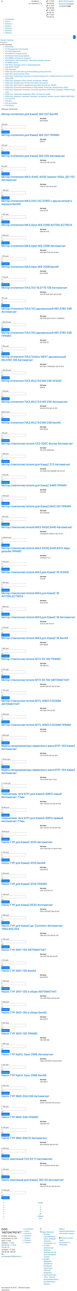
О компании (28, 1229)
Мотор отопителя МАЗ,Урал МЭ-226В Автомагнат (33, 245)
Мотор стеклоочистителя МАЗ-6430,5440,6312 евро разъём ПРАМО (35, 550)
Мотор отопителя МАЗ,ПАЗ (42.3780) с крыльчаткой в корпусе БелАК (36, 202)
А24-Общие (9, 105)
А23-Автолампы (11, 103)
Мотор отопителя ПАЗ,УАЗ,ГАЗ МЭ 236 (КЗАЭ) (31, 380)
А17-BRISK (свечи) (11, 63)
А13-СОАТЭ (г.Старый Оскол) (16, 53)
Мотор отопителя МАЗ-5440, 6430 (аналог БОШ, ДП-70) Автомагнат (38, 178)
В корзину (5, 132)
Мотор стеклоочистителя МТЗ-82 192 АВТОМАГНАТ (35, 680)
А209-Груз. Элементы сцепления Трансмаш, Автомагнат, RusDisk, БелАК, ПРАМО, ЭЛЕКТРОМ (39, 96)
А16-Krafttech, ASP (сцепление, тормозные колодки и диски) (27, 60)
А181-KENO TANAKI (12, 67)
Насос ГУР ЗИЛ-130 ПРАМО (19, 1033)
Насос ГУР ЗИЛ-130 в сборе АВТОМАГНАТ (29, 991)
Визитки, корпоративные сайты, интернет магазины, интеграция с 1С (50, 1238)
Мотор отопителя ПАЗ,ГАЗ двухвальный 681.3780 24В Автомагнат (36, 310)
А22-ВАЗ (8, 101)
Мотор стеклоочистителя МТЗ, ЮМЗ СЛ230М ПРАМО (36, 724)
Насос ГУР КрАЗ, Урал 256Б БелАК (24, 1075)
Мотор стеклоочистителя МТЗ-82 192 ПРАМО (31, 659)
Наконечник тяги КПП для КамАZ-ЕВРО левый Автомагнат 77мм (31, 795)
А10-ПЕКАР (9, 47)
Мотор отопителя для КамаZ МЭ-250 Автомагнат (33, 155)
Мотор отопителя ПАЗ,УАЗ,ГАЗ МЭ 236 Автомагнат (34, 401)
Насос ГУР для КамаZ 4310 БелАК (23, 863)
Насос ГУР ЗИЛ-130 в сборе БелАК (24, 1012)
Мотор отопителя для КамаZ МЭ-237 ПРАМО (30, 135)
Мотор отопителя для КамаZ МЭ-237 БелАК (29, 114)
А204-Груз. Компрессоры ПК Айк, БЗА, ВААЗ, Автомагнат (26, 83)
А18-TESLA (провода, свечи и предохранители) (22, 65)
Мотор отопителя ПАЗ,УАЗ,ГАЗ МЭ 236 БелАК (31, 422)
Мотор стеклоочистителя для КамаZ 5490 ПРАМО (34, 485)
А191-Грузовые (10, 69)
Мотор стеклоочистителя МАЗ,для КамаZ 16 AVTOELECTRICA (30, 595)
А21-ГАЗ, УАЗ (10, 99)
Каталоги (27, 1236)
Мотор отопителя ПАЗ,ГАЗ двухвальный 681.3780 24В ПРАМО (36, 334)
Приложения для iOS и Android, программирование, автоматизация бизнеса (51, 1279)
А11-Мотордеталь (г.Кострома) (16, 49)
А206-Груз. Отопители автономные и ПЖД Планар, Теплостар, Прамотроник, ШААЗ (36, 87)
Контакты (27, 1233)
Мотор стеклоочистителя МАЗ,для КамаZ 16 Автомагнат (38, 617)
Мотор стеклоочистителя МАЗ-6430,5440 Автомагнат (36, 527)
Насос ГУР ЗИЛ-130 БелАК (18, 970)
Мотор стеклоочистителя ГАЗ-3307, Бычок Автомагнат (37, 443)
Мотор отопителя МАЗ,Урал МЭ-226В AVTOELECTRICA (36, 225)
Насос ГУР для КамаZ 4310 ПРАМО (24, 884)
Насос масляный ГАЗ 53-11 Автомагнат (26, 1159)
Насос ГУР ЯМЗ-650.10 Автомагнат (24, 1138)
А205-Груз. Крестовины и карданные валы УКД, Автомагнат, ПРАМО (30, 85)
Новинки (27, 1240)
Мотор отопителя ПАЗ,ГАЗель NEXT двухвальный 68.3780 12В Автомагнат (33, 358)
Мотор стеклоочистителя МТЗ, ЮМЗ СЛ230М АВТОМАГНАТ (31, 702)
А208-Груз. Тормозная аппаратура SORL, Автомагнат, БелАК (27, 94)
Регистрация (69, 1)
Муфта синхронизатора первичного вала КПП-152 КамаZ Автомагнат (38, 747)
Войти (61, 1)
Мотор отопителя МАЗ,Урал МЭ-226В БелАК (30, 266)
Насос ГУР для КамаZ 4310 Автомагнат (26, 842)
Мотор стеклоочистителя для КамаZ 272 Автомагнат (35, 464)
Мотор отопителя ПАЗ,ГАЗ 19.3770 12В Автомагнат (34, 287)
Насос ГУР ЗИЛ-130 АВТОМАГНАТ (23, 949)
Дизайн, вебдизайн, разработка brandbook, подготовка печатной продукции (48, 1266)
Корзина (62, 4)
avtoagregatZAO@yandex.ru (11, 1256)
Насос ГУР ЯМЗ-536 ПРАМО (19, 1117)
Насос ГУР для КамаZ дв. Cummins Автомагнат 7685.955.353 (32, 927)
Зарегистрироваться (67, 1231)
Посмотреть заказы (66, 1233)
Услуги (26, 1231)
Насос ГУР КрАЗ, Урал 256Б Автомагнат (27, 1054)
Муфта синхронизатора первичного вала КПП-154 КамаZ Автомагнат (38, 771)
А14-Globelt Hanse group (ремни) (17, 56)
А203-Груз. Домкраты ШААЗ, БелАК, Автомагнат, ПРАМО (26, 81)
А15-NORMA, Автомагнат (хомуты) (18, 58)
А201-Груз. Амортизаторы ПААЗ (17, 74)
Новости (27, 1242)
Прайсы (27, 1238)
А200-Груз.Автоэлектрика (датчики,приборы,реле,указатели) (28, 72)
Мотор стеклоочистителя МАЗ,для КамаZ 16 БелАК (34, 638)
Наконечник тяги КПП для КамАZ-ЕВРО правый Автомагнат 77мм (32, 819)
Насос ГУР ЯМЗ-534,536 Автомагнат (25, 1096)
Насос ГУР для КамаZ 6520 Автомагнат (27, 904)
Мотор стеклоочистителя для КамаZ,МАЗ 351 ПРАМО (36, 506)
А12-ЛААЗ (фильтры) (13, 51)
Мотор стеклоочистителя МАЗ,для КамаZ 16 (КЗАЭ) (35, 572)
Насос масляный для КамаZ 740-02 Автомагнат (32, 1179)
